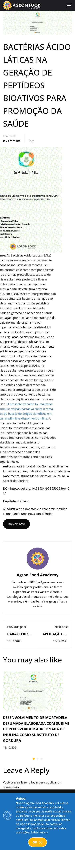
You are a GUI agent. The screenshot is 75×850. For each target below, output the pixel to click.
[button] (34, 759)
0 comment (12, 141)
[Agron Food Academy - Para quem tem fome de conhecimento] (21, 5)
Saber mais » (39, 832)
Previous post (16, 627)
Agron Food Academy (37, 575)
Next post (61, 627)
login (34, 782)
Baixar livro (16, 524)
